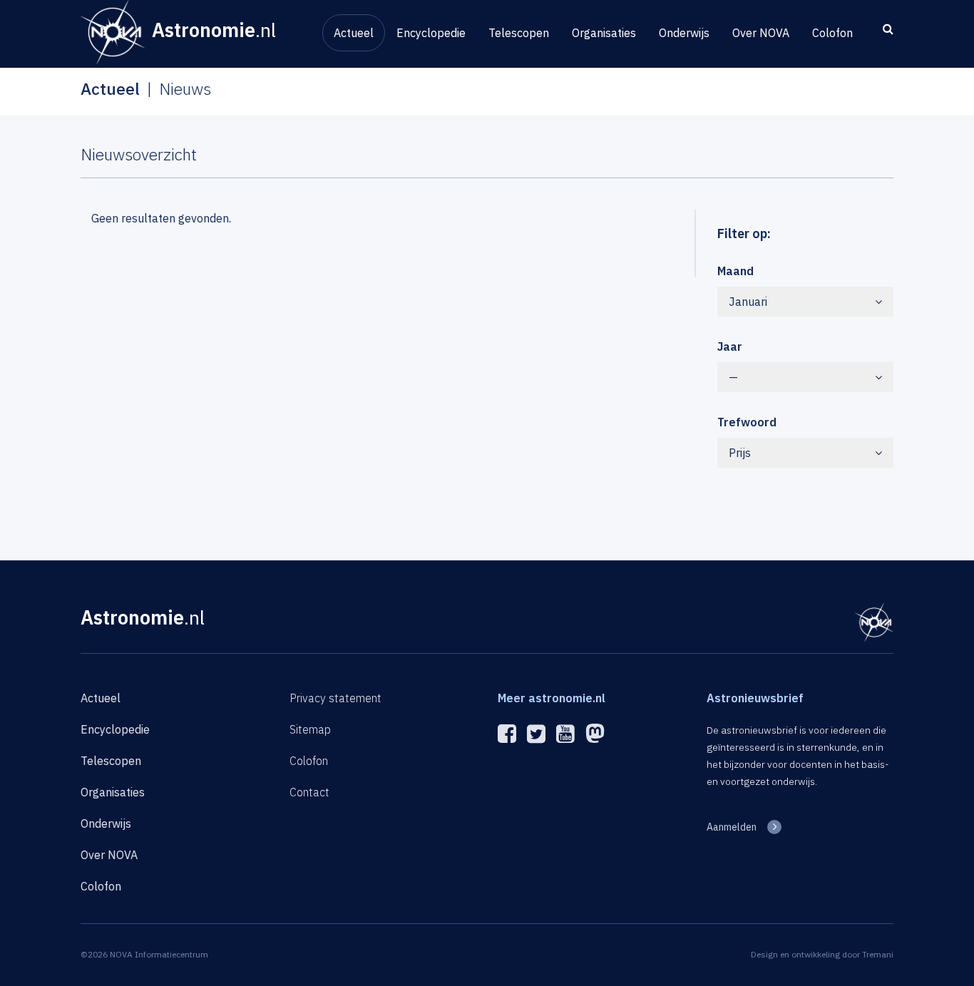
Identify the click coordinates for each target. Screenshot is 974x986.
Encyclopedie (431, 33)
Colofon (832, 33)
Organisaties (604, 33)
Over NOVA (760, 33)
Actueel (354, 33)
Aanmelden (732, 827)
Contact (309, 792)
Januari (748, 301)
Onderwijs (684, 33)
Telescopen (518, 33)
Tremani (877, 954)
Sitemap (310, 729)
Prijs (740, 453)
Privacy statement (335, 698)
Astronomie (143, 617)
